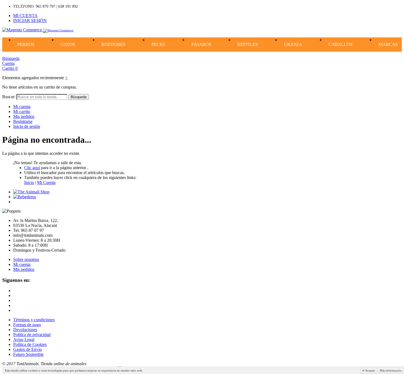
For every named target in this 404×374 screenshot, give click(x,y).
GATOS (67, 44)
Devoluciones (25, 329)
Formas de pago (27, 324)
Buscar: (8, 96)
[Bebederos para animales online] (24, 196)
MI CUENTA (25, 15)
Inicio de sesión (26, 126)
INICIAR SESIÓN (30, 20)
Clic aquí (32, 167)
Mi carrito (21, 111)
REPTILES (247, 44)
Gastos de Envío (27, 349)
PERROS (25, 44)
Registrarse (22, 121)
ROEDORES (113, 44)
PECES (158, 44)
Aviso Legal (23, 339)
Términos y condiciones (34, 319)
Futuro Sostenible (28, 354)
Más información (391, 370)
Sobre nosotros (26, 259)
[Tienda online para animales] (31, 191)
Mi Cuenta (46, 182)
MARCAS (388, 44)
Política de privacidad (32, 334)
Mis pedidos (23, 116)
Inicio (29, 182)
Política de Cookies (30, 344)
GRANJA (293, 44)
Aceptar (370, 370)
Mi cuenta (22, 106)
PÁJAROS (201, 44)
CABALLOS (340, 44)
